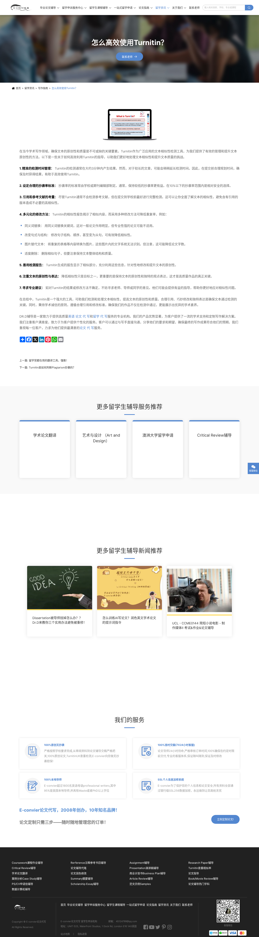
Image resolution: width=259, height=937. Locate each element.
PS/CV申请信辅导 (22, 884)
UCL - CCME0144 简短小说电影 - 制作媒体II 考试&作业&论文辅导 (198, 625)
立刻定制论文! (225, 819)
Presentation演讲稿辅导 (144, 868)
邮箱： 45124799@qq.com (122, 921)
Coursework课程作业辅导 (27, 862)
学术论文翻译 (44, 435)
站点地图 (65, 934)
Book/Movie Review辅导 (203, 878)
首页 (18, 88)
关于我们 (179, 7)
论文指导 (193, 873)
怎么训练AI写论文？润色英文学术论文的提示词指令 (129, 620)
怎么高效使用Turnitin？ (64, 88)
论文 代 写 (87, 328)
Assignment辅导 (140, 862)
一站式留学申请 (125, 7)
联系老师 (194, 7)
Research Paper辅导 (201, 862)
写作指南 (43, 88)
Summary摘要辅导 (82, 878)
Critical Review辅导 (214, 435)
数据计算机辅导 (21, 889)
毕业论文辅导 (49, 7)
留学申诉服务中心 (74, 7)
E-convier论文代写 (36, 921)
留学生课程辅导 (100, 7)
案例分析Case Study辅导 (27, 878)
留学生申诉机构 (89, 921)
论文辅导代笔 (79, 868)
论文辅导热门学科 (198, 884)
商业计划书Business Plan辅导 (148, 873)
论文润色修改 (79, 873)
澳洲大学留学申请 (157, 435)
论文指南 (146, 7)
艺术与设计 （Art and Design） (101, 438)
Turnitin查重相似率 (199, 868)
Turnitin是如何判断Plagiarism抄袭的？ (52, 367)
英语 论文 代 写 (79, 316)
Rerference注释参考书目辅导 (88, 862)
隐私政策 (82, 934)
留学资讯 (162, 7)
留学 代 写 (100, 316)
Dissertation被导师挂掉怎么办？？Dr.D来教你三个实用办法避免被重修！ (59, 620)
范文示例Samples (140, 884)
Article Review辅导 (141, 878)
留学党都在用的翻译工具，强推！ (49, 360)
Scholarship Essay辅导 (85, 884)
